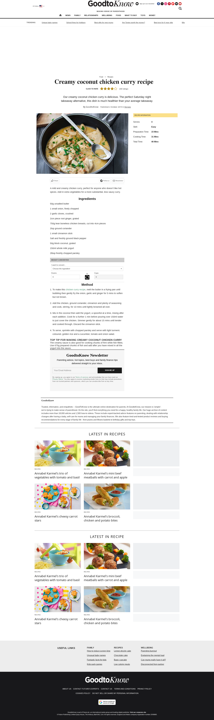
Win (183, 23)
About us (66, 689)
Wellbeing (107, 15)
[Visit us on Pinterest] (169, 3)
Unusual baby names (96, 655)
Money (152, 15)
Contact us (106, 689)
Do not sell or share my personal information (115, 693)
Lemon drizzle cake (122, 651)
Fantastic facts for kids (96, 660)
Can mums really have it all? (153, 660)
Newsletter (119, 181)
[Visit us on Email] (176, 3)
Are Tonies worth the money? (133, 23)
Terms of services (82, 377)
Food (118, 15)
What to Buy (131, 15)
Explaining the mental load (152, 655)
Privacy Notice (58, 379)
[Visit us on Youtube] (180, 3)
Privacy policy (144, 689)
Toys (143, 15)
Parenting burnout (149, 651)
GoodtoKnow (92, 107)
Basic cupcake (120, 660)
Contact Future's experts (86, 689)
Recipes (110, 77)
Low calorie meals (122, 664)
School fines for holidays (75, 23)
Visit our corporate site (138, 712)
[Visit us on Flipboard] (172, 3)
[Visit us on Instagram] (165, 3)
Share (56, 181)
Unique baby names (49, 23)
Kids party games (94, 664)
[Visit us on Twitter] (162, 3)
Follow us (106, 181)
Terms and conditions (124, 689)
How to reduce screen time (98, 651)
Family (77, 15)
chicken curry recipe (75, 289)
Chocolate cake (121, 655)
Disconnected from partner (152, 664)
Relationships (91, 15)
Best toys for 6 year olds (163, 23)
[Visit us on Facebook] (158, 3)
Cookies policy (83, 693)
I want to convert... (58, 265)
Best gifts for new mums (103, 23)
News (67, 15)
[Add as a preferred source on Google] (107, 702)
